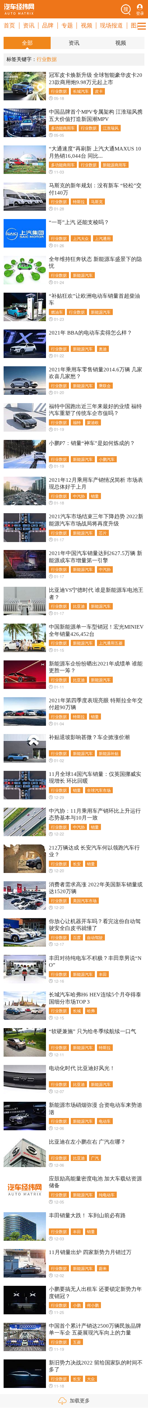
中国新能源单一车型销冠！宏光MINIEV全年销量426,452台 (96, 630)
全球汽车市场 (99, 790)
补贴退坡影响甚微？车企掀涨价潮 (89, 737)
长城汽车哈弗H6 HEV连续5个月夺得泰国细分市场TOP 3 (95, 998)
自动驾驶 (95, 937)
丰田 (103, 974)
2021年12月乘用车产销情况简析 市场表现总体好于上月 (96, 483)
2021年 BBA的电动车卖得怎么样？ (90, 333)
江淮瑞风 (111, 128)
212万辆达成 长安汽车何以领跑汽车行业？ (94, 851)
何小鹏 (93, 1305)
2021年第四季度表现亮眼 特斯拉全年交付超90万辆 (96, 704)
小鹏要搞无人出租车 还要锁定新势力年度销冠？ (95, 1292)
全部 (27, 43)
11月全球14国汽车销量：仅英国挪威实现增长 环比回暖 (95, 777)
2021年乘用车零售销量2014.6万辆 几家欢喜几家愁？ (95, 373)
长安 (77, 863)
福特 (77, 422)
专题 (67, 25)
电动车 (105, 1121)
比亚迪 (79, 606)
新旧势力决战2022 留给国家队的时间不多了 (96, 1366)
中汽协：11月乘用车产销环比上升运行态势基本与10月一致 (95, 814)
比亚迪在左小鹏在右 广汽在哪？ (87, 1142)
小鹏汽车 (107, 459)
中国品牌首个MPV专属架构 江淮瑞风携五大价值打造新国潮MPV (96, 115)
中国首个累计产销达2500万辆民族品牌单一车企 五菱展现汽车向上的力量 (95, 1329)
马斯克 (97, 201)
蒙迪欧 (93, 422)
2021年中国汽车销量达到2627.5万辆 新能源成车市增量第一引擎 (95, 556)
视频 (86, 25)
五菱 (77, 1342)
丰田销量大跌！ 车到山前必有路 (87, 1215)
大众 (91, 1378)
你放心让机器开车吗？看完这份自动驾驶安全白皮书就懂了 (94, 924)
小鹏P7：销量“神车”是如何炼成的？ (92, 443)
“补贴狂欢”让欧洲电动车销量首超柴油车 (94, 299)
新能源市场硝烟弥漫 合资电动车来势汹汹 (95, 1108)
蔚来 (103, 1268)
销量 (95, 496)
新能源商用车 (114, 164)
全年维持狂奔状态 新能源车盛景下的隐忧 (95, 262)
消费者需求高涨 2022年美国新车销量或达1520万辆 (96, 888)
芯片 (103, 533)
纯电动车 (107, 1194)
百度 (77, 937)
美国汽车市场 (85, 900)
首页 (9, 25)
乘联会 (105, 385)
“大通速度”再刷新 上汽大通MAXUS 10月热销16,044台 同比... (95, 152)
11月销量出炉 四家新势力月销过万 (90, 1252)
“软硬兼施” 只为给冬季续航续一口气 (92, 1031)
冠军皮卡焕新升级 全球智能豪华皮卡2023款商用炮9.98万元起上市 (95, 78)
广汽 (95, 1158)
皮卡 (99, 91)
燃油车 (57, 312)
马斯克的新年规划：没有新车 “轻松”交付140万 (95, 189)
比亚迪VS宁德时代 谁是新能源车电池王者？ (96, 593)
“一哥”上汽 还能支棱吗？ (79, 222)
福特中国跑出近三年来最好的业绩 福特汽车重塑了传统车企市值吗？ (95, 409)
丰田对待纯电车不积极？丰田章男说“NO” (95, 961)
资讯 (28, 25)
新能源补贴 (109, 753)
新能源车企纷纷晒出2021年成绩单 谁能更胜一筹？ (96, 667)
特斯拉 (79, 201)
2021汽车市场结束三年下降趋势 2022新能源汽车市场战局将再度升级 (96, 520)
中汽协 (79, 496)
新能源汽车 (83, 275)
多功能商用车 (63, 128)
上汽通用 (103, 238)
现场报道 (111, 25)
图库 (136, 25)
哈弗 (91, 1010)
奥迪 (103, 348)
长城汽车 (81, 91)
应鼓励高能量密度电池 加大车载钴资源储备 (95, 1182)
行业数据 (59, 91)
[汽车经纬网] (19, 9)
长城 (77, 1010)
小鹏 (77, 1305)
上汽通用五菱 (110, 643)
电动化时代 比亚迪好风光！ (82, 1068)
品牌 (48, 25)
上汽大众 (81, 238)
